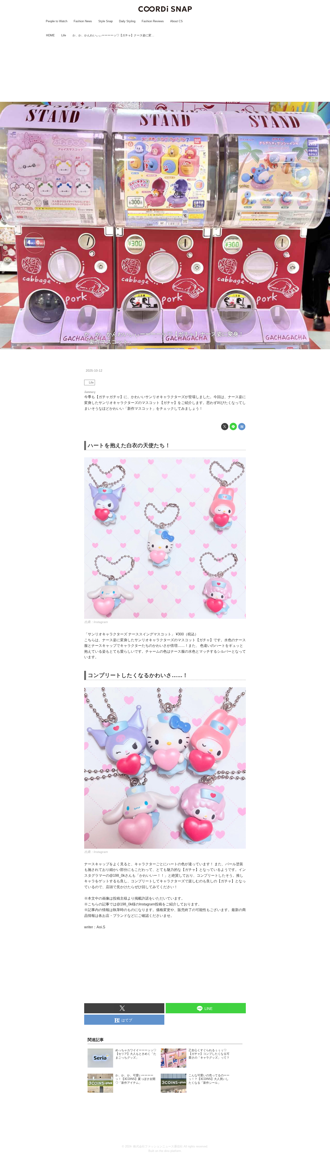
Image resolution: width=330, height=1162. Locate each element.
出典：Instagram (96, 622)
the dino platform (170, 1151)
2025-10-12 (94, 370)
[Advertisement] (165, 70)
